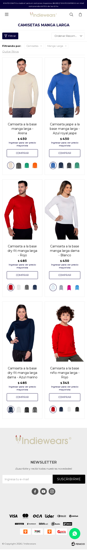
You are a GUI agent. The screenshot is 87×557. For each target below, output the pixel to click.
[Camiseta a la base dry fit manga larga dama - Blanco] (18, 409)
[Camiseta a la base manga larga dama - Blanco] (65, 209)
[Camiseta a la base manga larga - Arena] (22, 87)
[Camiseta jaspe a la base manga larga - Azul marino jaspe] (61, 165)
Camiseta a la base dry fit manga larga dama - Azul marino (22, 372)
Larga (55, 46)
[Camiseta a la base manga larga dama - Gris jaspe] (61, 287)
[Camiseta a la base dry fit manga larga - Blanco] (18, 287)
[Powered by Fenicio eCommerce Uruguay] (78, 543)
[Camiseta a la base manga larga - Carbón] (18, 165)
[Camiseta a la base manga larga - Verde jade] (26, 165)
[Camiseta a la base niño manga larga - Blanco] (69, 409)
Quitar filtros (10, 51)
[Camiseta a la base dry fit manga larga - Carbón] (26, 287)
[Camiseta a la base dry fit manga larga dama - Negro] (26, 409)
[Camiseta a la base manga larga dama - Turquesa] (77, 287)
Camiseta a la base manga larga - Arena (22, 128)
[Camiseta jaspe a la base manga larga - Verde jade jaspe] (77, 165)
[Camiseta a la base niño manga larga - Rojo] (65, 331)
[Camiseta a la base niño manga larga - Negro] (77, 409)
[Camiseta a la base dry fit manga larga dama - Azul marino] (22, 331)
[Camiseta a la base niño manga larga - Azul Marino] (61, 409)
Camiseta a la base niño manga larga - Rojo (64, 372)
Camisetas (32, 46)
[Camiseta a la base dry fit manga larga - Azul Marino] (34, 287)
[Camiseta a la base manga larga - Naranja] (34, 165)
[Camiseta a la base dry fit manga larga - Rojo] (22, 209)
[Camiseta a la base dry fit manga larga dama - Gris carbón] (34, 409)
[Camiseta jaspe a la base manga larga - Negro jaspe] (69, 165)
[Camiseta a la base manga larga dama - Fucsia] (69, 287)
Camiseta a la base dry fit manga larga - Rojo (22, 250)
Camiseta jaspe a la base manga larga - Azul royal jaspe (65, 128)
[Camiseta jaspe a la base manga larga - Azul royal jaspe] (65, 87)
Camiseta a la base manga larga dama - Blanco (64, 250)
